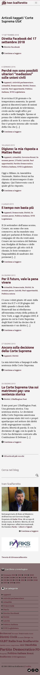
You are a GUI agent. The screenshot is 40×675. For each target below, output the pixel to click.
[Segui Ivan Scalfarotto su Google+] (33, 670)
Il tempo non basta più (18, 207)
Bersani (15, 634)
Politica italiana (9, 167)
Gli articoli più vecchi (14, 456)
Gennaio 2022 (9, 575)
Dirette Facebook (12, 47)
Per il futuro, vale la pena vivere (20, 280)
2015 (29, 577)
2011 (17, 580)
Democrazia (16, 85)
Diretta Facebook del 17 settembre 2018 (19, 40)
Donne (33, 85)
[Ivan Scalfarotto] (20, 499)
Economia (21, 637)
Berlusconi (6, 633)
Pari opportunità (16, 89)
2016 (23, 577)
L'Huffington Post (19, 399)
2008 (35, 580)
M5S (22, 645)
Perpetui (3, 654)
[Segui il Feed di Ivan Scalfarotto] (36, 670)
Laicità (5, 89)
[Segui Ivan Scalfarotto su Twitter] (29, 670)
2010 (23, 580)
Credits (28, 666)
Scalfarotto (5, 656)
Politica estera (8, 294)
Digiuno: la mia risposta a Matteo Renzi (20, 150)
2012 (11, 580)
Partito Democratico (23, 163)
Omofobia (31, 645)
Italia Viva (17, 519)
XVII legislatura (19, 657)
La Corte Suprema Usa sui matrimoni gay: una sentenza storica (20, 390)
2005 (18, 583)
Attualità (6, 85)
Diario (6, 609)
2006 (11, 583)
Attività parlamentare (22, 82)
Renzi (30, 653)
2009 (29, 580)
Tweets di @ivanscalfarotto (14, 557)
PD (37, 649)
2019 (5, 577)
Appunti (8, 82)
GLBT (4, 641)
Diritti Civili (8, 637)
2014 (35, 577)
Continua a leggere (12, 53)
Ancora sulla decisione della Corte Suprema (18, 349)
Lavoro (8, 645)
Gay (32, 637)
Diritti (26, 85)
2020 (32, 575)
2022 (20, 575)
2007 (5, 583)
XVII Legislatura (17, 92)
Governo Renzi (29, 157)
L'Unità (18, 160)
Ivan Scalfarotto (17, 2)
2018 (11, 577)
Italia (12, 641)
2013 (5, 580)
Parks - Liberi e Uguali (22, 527)
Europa (27, 637)
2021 (26, 575)
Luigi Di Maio (15, 645)
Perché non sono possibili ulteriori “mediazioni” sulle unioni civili (20, 74)
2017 (17, 577)
